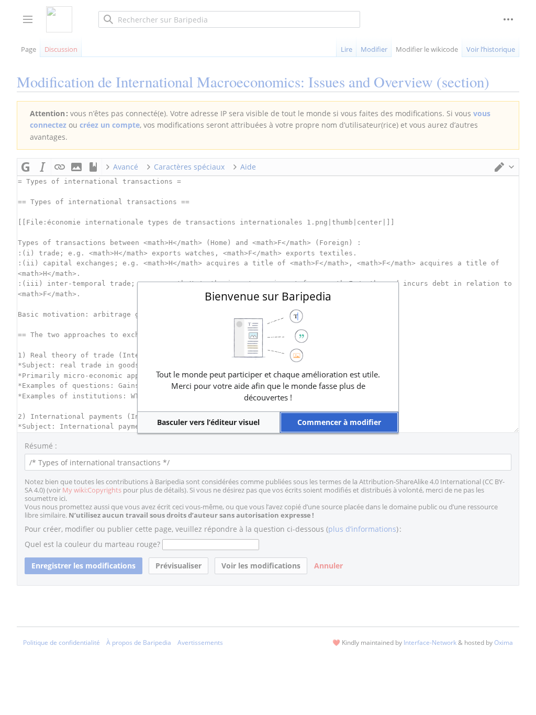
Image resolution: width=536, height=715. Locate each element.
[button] (209, 422)
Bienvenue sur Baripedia (268, 296)
